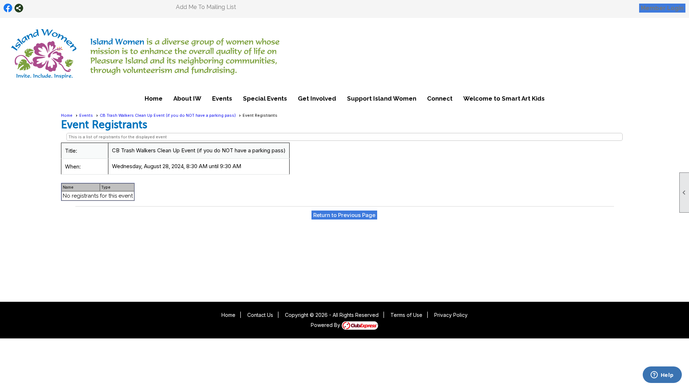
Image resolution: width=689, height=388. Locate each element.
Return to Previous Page (344, 215)
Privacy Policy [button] (451, 315)
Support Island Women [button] (381, 98)
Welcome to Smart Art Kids (504, 98)
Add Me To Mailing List (206, 7)
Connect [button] (440, 98)
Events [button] (222, 98)
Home (154, 98)
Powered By (326, 325)
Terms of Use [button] (406, 315)
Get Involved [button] (317, 98)
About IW (187, 98)
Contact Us (260, 315)
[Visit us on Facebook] (8, 8)
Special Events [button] (265, 98)
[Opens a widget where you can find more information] (662, 375)
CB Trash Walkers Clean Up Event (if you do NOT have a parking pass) (168, 115)
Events (86, 115)
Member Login (662, 8)
